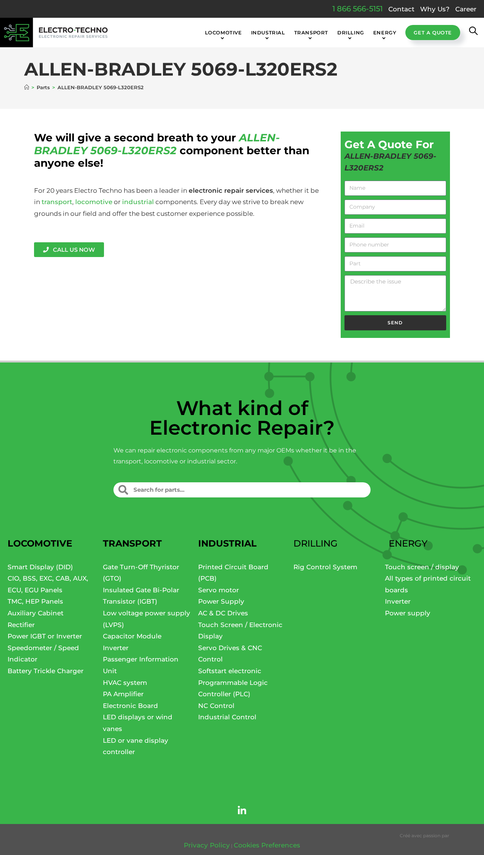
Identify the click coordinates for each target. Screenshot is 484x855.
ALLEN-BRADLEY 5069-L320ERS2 (100, 87)
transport (57, 202)
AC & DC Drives (223, 613)
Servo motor (218, 590)
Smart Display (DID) (40, 567)
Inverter (116, 648)
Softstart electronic (229, 671)
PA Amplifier (123, 694)
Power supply (407, 613)
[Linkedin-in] (242, 810)
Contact (401, 9)
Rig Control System (325, 567)
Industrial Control (227, 717)
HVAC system (125, 682)
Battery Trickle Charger (46, 671)
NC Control (216, 705)
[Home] (26, 87)
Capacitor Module (132, 636)
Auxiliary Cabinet (36, 613)
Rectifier (21, 625)
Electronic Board (130, 705)
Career (465, 9)
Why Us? (435, 9)
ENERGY (408, 543)
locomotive (93, 202)
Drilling (315, 543)
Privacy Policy (207, 845)
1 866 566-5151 (357, 8)
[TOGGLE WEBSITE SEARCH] (473, 32)
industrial (138, 202)
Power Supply (221, 601)
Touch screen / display (422, 567)
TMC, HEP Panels (35, 601)
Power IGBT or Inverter (45, 636)
